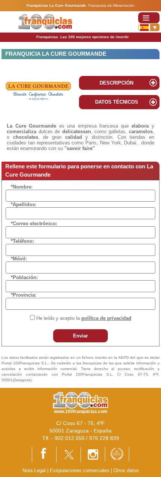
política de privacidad (106, 318)
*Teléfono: (22, 241)
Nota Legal (34, 470)
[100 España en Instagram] (93, 454)
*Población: (24, 277)
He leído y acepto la (83, 318)
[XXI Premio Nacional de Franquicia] (117, 453)
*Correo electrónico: (34, 223)
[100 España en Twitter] (68, 454)
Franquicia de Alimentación (111, 5)
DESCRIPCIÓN (116, 83)
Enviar (80, 336)
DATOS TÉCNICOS (116, 102)
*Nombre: (22, 187)
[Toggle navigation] (149, 17)
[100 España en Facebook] (44, 454)
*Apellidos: (23, 204)
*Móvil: (19, 259)
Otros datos (126, 470)
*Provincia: (23, 295)
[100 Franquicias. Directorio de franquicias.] (45, 21)
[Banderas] (149, 27)
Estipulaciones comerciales (80, 470)
